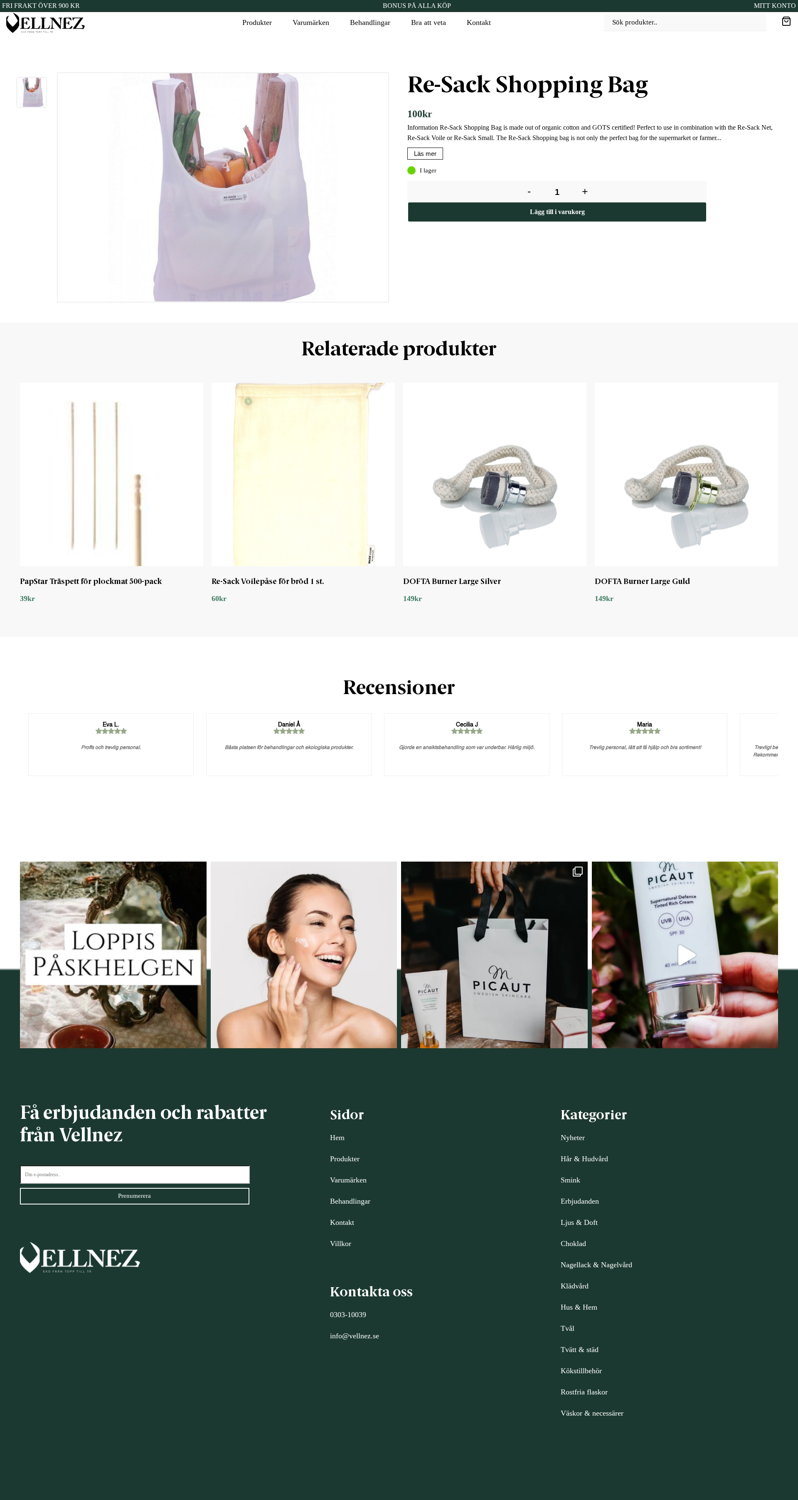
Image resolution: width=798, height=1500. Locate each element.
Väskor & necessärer (592, 1413)
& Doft (586, 1222)
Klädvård (575, 1286)
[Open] (113, 955)
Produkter (257, 22)
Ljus (567, 1222)
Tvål (567, 1328)
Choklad (573, 1243)
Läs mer (425, 153)
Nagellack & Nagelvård (596, 1265)
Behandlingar (370, 22)
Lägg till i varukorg (557, 211)
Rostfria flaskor (584, 1392)
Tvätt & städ (579, 1349)
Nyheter (573, 1137)
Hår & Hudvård (584, 1159)
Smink (570, 1180)
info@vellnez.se (354, 1336)
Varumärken (311, 22)
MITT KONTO (775, 5)
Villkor (340, 1243)
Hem (337, 1137)
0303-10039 (348, 1314)
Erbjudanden (580, 1201)
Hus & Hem (579, 1307)
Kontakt (479, 22)
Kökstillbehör (581, 1371)
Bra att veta (428, 22)
